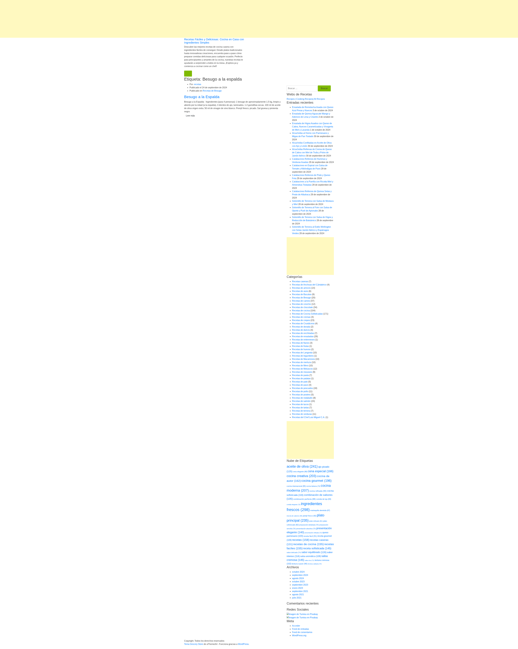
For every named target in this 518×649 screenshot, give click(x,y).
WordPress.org (299, 635)
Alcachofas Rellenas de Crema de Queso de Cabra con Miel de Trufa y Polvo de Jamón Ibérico (312, 152)
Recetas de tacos (300, 404)
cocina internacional (296, 486)
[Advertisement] (81, 19)
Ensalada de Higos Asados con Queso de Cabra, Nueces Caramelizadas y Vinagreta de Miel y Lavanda (312, 126)
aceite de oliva (302, 466)
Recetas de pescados (302, 388)
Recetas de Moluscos (302, 369)
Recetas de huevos (301, 349)
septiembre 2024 (300, 575)
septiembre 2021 (300, 591)
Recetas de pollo (300, 391)
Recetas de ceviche (301, 304)
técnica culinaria (315, 564)
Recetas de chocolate (302, 307)
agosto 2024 (298, 578)
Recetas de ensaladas (302, 336)
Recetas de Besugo (212, 91)
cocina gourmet (316, 480)
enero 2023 (297, 588)
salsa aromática (310, 556)
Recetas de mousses (302, 372)
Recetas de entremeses (303, 340)
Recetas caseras (300, 281)
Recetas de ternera (301, 411)
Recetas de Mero (300, 365)
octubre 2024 (298, 572)
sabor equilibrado (313, 552)
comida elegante (293, 504)
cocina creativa (301, 476)
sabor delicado (294, 552)
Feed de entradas (300, 629)
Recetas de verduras (302, 414)
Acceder (296, 626)
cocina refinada (317, 491)
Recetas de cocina (301, 310)
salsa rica (309, 560)
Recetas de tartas (300, 407)
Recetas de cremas (301, 317)
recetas (197, 84)
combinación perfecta (304, 499)
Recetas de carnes (301, 301)
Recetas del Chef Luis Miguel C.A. (308, 417)
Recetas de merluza (301, 362)
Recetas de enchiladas (303, 333)
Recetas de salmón (301, 401)
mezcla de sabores (294, 516)
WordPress (243, 644)
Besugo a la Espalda (201, 97)
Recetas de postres (301, 394)
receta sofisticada (317, 548)
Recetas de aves (300, 291)
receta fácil (310, 536)
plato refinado (316, 521)
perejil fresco (309, 516)
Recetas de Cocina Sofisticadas (307, 314)
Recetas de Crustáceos (303, 323)
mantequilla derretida (320, 510)
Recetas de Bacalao (301, 294)
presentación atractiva (306, 528)
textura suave (299, 564)
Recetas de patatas (301, 378)
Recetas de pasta (300, 375)
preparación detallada (309, 525)
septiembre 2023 (300, 585)
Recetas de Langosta (302, 352)
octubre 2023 (298, 581)
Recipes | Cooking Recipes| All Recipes (306, 99)
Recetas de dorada (301, 327)
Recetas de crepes (301, 320)
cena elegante (300, 472)
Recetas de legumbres (303, 356)
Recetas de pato (300, 382)
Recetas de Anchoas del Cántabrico (309, 285)
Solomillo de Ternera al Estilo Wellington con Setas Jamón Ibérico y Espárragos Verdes (311, 230)
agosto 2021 (298, 594)
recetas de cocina (308, 544)
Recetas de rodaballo (302, 398)
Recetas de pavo (300, 385)
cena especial (320, 471)
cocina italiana (313, 486)
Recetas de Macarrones (303, 359)
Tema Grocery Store (193, 644)
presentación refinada (313, 533)
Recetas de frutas (300, 346)
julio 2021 (296, 598)
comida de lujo (323, 499)
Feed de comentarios (302, 632)
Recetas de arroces (301, 288)
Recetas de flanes (300, 343)
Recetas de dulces (301, 330)
